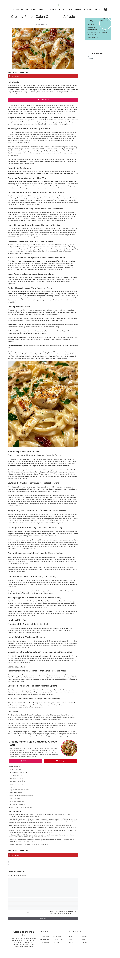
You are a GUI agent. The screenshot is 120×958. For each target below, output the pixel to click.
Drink (61, 9)
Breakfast (31, 9)
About (98, 9)
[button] (105, 9)
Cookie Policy (44, 942)
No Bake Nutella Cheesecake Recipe (20, 864)
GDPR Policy (57, 936)
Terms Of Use (44, 939)
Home (70, 936)
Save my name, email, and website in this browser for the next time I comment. (62, 912)
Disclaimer (56, 942)
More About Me (93, 37)
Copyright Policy (58, 939)
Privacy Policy (74, 9)
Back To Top (36, 955)
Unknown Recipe (91, 57)
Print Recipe (26, 761)
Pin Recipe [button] (61, 761)
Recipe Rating (12, 875)
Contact (88, 9)
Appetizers (18, 9)
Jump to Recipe (44, 99)
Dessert (43, 9)
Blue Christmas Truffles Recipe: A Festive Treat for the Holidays (27, 862)
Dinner (53, 9)
